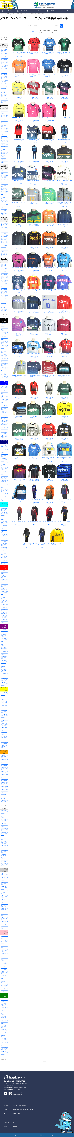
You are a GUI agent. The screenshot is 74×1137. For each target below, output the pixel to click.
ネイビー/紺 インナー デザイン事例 (4, 486)
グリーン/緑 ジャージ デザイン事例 (4, 1009)
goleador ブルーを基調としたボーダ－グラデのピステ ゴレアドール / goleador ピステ (34, 501)
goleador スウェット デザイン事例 (4, 125)
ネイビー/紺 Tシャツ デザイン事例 (4, 473)
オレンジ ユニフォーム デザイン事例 (4, 756)
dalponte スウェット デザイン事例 (4, 185)
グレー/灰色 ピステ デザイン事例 (4, 892)
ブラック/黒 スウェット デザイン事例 (4, 338)
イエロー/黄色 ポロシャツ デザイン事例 (4, 716)
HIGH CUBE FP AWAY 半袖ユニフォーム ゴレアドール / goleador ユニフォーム (34, 269)
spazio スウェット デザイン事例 (4, 277)
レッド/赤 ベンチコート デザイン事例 (4, 621)
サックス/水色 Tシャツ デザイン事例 (4, 535)
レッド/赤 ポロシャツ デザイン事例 (4, 593)
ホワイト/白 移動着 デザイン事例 (4, 847)
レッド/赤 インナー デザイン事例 (4, 609)
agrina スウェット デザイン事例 (4, 62)
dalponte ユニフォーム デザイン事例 (4, 172)
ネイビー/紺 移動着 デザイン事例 (4, 482)
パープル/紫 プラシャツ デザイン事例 (4, 635)
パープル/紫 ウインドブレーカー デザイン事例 (4, 679)
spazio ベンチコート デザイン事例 (4, 310)
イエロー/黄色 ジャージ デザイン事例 (4, 702)
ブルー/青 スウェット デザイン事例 (4, 401)
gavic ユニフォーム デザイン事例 (4, 224)
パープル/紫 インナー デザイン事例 (4, 670)
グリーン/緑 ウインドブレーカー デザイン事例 (4, 1048)
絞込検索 (56, 25)
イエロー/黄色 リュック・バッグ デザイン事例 (4, 724)
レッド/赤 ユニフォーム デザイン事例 (4, 572)
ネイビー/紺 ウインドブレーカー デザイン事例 (4, 495)
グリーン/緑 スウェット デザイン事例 (4, 1013)
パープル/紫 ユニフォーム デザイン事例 (4, 631)
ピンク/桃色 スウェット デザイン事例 (4, 950)
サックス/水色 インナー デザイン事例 (4, 549)
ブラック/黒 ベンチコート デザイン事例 (4, 377)
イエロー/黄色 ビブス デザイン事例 (4, 738)
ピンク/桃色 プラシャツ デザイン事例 (4, 942)
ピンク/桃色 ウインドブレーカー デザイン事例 (4, 985)
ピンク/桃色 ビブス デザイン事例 (4, 981)
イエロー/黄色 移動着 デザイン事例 (4, 729)
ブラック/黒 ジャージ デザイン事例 (4, 333)
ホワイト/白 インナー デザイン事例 (4, 851)
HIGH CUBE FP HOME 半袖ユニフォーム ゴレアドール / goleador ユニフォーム (49, 312)
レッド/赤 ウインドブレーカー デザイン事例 (4, 616)
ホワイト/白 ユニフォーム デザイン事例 (4, 812)
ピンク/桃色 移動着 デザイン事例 (4, 972)
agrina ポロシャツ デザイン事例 (4, 70)
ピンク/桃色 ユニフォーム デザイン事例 (4, 937)
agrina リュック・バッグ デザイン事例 (4, 77)
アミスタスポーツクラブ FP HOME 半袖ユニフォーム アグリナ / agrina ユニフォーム (64, 98)
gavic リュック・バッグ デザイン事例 (4, 242)
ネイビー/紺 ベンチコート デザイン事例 (4, 499)
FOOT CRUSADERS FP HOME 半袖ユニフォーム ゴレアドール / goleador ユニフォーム (19, 269)
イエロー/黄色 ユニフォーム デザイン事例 (4, 694)
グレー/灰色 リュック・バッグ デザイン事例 (4, 905)
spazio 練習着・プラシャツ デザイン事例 (4, 270)
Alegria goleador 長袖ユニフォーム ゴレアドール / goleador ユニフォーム (49, 119)
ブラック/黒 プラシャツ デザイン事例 (4, 329)
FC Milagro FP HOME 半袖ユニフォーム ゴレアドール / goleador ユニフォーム (34, 312)
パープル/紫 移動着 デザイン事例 (4, 666)
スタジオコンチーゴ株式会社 (19, 1105)
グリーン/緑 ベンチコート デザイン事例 (4, 1053)
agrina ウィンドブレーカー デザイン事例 (4, 91)
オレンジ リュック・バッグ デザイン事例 (4, 783)
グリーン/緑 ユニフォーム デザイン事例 (4, 1000)
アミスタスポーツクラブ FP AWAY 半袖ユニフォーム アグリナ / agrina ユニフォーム (49, 98)
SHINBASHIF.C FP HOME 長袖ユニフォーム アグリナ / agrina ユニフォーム (19, 119)
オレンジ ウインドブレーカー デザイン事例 (4, 797)
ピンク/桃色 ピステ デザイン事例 (4, 955)
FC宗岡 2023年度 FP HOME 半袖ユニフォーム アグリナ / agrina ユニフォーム (49, 76)
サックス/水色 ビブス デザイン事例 (4, 553)
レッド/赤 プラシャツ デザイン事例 (4, 576)
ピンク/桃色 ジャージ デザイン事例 (4, 946)
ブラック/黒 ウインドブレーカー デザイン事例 (4, 373)
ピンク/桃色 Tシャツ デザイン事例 (4, 964)
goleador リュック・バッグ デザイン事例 (4, 142)
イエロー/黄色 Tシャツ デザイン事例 (4, 720)
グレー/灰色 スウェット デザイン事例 (4, 888)
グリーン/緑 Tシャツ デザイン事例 (4, 1026)
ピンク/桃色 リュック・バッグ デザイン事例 (4, 968)
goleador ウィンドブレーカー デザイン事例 (4, 157)
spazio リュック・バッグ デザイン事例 (4, 292)
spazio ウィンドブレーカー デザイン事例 (4, 306)
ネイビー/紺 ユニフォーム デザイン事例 (4, 446)
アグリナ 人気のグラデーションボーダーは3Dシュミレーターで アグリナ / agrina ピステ (27, 545)
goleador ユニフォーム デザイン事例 (4, 112)
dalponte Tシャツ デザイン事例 (4, 197)
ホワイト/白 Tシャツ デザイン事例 (4, 838)
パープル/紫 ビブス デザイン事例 (4, 675)
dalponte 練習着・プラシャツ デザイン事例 (4, 176)
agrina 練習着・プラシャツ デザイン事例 (4, 55)
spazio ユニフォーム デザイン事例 (4, 265)
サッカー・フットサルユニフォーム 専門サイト (20, 13)
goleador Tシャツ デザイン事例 (4, 137)
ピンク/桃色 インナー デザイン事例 (4, 977)
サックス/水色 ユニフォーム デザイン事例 (4, 509)
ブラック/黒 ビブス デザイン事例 (4, 369)
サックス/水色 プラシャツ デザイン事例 (4, 514)
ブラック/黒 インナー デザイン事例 (4, 364)
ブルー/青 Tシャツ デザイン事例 (4, 413)
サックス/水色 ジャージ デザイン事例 (4, 518)
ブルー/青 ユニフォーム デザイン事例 (4, 387)
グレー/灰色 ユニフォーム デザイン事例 (4, 874)
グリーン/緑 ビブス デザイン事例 (4, 1044)
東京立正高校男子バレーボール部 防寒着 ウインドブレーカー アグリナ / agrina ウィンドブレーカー (64, 204)
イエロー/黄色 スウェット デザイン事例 (4, 707)
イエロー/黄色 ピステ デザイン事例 (4, 711)
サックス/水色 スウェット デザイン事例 (4, 522)
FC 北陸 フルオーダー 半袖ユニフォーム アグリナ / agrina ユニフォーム (64, 182)
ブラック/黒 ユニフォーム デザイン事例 (4, 325)
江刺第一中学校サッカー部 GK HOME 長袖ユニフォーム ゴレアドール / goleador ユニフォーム (64, 312)
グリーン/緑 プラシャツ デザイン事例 (4, 1004)
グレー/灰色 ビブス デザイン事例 (4, 918)
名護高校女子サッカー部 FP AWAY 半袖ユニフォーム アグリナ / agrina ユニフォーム (34, 355)
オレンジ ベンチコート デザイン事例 (4, 801)
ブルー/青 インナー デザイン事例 (4, 424)
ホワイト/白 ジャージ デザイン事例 (4, 820)
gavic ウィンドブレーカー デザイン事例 (4, 250)
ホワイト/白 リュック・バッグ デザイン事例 (4, 842)
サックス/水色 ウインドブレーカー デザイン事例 (4, 557)
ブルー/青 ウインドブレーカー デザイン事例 (4, 432)
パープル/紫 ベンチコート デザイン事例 (4, 684)
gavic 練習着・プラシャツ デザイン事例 (4, 229)
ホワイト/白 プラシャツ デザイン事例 (4, 816)
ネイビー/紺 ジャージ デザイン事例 (4, 455)
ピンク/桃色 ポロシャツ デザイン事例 (4, 959)
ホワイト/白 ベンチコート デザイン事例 (4, 864)
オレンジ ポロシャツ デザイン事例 (4, 776)
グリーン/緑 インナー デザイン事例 (4, 1039)
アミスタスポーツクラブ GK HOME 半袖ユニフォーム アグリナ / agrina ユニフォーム (34, 98)
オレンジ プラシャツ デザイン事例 (4, 761)
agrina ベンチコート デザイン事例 (4, 95)
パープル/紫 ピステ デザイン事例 (4, 648)
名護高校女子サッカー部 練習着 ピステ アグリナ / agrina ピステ (64, 226)
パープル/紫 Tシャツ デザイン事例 (4, 657)
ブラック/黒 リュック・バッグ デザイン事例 (4, 355)
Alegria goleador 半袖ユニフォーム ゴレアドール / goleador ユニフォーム (34, 119)
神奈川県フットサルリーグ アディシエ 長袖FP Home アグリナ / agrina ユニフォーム (64, 459)
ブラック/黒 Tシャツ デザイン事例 (4, 351)
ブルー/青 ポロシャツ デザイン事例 (4, 408)
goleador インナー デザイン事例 (4, 149)
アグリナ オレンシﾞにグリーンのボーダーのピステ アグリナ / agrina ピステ (49, 501)
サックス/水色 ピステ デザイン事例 (4, 527)
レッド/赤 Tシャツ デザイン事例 (4, 597)
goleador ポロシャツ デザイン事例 (4, 133)
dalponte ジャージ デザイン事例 (4, 181)
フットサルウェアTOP (5, 13)
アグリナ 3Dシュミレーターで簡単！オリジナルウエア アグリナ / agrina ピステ (64, 523)
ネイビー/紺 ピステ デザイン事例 (4, 464)
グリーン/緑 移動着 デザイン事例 (4, 1035)
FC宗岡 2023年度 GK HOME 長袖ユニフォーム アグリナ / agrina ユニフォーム (34, 76)
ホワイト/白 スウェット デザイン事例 (4, 825)
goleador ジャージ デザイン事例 (4, 121)
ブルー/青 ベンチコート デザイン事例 (4, 436)
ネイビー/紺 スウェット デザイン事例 (4, 460)
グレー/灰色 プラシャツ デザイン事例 (4, 879)
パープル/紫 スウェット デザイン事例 (4, 644)
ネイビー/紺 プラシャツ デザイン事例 (4, 451)
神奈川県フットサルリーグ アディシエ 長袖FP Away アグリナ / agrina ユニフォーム (49, 459)
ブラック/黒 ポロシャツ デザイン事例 (4, 347)
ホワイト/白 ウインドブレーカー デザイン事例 (4, 860)
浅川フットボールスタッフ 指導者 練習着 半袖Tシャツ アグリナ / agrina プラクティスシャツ (19, 333)
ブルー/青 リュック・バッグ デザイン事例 (4, 417)
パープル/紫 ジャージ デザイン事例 (4, 640)
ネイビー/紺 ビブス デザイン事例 (4, 490)
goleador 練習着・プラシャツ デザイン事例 (4, 116)
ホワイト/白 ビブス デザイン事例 (4, 856)
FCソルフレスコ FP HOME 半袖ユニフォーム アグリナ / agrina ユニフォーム (19, 76)
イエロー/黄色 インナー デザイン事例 (4, 733)
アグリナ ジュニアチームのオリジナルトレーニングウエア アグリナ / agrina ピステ (42, 545)
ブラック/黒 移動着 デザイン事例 (4, 360)
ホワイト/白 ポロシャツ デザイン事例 (4, 834)
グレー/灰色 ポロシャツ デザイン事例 (4, 896)
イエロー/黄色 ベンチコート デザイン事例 (4, 746)
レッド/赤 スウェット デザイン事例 (4, 585)
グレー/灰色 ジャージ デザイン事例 (4, 883)
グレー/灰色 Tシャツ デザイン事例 (4, 901)
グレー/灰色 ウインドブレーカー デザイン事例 (4, 923)
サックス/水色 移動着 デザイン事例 (4, 544)
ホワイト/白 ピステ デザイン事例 (4, 829)
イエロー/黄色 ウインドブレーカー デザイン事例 (4, 742)
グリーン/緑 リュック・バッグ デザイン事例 (4, 1031)
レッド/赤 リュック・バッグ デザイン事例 (4, 601)
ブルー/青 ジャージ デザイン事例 (4, 396)
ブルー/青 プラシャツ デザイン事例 (4, 392)
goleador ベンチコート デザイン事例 (4, 161)
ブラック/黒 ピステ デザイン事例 (4, 342)
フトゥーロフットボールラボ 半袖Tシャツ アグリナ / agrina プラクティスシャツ (19, 54)
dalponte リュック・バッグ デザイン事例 (4, 201)
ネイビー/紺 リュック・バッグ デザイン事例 (4, 477)
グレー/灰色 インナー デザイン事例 (4, 914)
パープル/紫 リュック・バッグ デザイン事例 (4, 662)
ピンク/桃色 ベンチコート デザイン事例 (4, 990)
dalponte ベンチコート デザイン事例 (4, 213)
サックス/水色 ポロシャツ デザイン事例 (4, 531)
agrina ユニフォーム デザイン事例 (4, 50)
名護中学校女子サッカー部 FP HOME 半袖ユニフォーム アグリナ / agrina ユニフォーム (19, 98)
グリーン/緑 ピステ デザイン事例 (4, 1017)
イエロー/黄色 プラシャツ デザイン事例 (4, 698)
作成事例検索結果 (41, 13)
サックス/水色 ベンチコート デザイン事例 (4, 562)
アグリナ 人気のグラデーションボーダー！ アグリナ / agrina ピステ (19, 523)
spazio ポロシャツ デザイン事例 (4, 285)
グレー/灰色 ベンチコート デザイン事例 (4, 927)
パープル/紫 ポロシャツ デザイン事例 (4, 653)
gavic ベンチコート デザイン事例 (4, 254)
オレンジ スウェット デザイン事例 (4, 768)
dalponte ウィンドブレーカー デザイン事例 (4, 209)
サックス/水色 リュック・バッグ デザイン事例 (4, 540)
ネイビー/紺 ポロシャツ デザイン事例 (4, 468)
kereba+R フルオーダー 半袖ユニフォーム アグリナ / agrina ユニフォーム (34, 182)
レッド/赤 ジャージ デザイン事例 (4, 581)
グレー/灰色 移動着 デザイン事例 (4, 910)
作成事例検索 (33, 13)
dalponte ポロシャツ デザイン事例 (4, 193)
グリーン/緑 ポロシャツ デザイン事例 (4, 1022)
